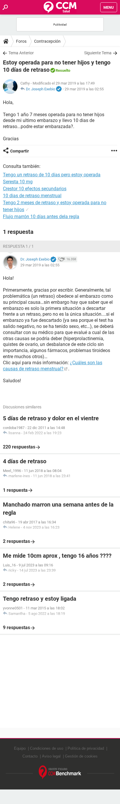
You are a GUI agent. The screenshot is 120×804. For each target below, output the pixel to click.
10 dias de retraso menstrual (32, 195)
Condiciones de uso (46, 748)
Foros (21, 41)
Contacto (30, 756)
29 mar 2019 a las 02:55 (84, 89)
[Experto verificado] (59, 89)
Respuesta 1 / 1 (18, 246)
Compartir (19, 151)
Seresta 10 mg (18, 181)
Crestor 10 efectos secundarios (34, 188)
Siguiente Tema (98, 53)
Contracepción (47, 41)
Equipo (20, 748)
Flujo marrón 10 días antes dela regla (41, 216)
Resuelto (63, 70)
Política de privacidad (86, 748)
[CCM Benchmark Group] (60, 772)
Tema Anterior (21, 53)
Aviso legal (51, 756)
